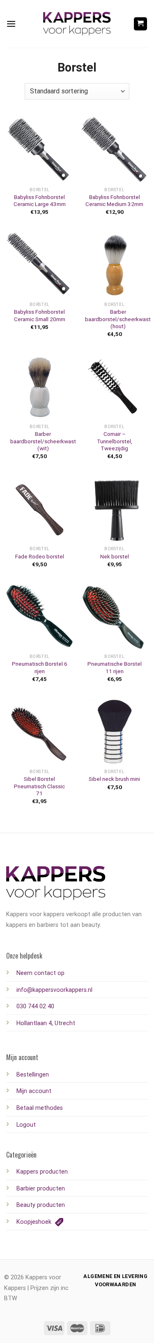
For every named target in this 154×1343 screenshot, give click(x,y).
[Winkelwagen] (140, 24)
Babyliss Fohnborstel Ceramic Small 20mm (39, 315)
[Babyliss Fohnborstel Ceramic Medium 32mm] (114, 149)
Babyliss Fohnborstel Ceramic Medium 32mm (114, 201)
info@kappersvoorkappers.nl (54, 989)
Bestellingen (32, 1074)
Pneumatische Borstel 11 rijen (114, 667)
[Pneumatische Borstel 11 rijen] (114, 616)
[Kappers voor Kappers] (77, 24)
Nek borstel (114, 556)
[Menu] (11, 24)
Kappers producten (42, 1171)
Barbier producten (40, 1188)
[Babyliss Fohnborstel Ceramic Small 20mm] (39, 264)
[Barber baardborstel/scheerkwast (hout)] (114, 264)
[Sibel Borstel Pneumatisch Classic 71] (39, 731)
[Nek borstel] (114, 508)
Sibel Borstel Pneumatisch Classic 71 (39, 786)
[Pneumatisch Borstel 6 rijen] (39, 616)
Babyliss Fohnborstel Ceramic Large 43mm (40, 201)
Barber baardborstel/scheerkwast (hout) (118, 318)
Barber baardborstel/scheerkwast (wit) (43, 441)
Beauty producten (40, 1205)
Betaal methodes (39, 1108)
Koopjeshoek (34, 1221)
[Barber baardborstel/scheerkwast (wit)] (39, 386)
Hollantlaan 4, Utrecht (45, 1023)
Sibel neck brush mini (114, 779)
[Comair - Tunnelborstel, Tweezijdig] (114, 386)
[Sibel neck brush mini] (114, 731)
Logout (26, 1124)
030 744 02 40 (35, 1006)
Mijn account (33, 1091)
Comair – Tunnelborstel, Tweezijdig (114, 441)
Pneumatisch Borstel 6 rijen (39, 667)
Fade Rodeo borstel (39, 556)
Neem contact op (40, 973)
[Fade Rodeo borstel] (39, 508)
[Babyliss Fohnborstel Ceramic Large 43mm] (39, 149)
